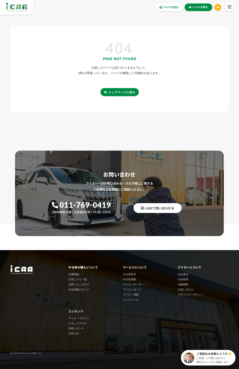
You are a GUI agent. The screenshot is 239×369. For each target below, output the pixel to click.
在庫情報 (73, 274)
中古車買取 (129, 279)
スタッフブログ (77, 323)
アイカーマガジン (78, 318)
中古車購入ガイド (78, 289)
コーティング (131, 299)
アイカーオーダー (133, 284)
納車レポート (76, 328)
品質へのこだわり (78, 284)
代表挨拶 (183, 279)
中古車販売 (129, 274)
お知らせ (73, 333)
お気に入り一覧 (77, 279)
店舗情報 (183, 284)
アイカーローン (132, 289)
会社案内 (183, 274)
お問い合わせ (186, 289)
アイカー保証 (131, 294)
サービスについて (135, 267)
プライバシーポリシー (191, 294)
